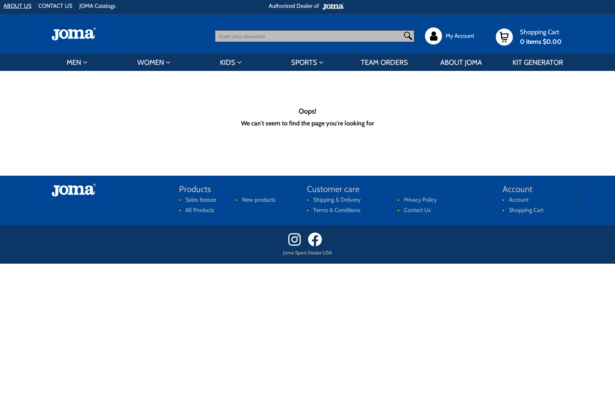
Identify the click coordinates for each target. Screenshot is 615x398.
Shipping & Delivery (337, 199)
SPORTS (304, 62)
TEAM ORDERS (384, 62)
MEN (74, 62)
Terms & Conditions (337, 210)
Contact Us (417, 210)
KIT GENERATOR (537, 62)
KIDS (227, 62)
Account (519, 199)
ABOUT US (17, 5)
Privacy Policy (420, 199)
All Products (199, 210)
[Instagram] (297, 244)
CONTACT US (55, 5)
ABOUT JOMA (461, 62)
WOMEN (150, 62)
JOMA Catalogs (97, 5)
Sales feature (200, 199)
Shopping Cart (526, 210)
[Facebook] (317, 244)
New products (258, 199)
